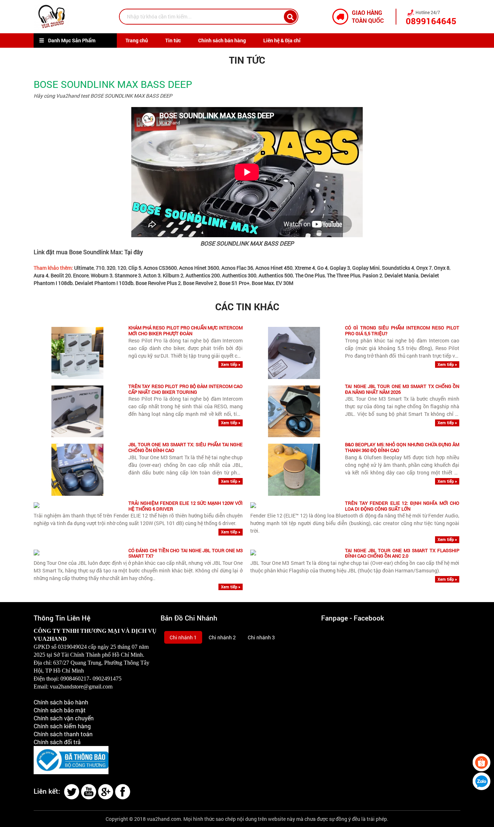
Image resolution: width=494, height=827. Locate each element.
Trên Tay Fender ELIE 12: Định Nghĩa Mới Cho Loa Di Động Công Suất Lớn (402, 506)
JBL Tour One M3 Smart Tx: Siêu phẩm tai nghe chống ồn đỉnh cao (185, 447)
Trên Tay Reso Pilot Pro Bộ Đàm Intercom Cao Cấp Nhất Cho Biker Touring (185, 389)
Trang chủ (136, 40)
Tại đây (133, 252)
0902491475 (107, 678)
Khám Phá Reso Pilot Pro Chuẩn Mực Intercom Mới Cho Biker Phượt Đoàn (185, 330)
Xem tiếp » (230, 364)
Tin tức (173, 40)
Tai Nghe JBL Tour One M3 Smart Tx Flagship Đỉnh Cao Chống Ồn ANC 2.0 (402, 553)
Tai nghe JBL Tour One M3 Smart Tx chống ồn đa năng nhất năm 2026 (402, 389)
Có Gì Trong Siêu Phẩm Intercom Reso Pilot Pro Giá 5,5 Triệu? (402, 330)
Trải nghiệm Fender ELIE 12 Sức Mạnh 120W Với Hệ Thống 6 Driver (185, 506)
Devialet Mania (401, 275)
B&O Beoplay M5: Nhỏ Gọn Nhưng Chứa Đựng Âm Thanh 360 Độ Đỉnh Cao (402, 447)
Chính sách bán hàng (222, 40)
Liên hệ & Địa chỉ (282, 40)
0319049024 (72, 647)
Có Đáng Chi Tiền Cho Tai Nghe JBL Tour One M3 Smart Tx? (185, 553)
